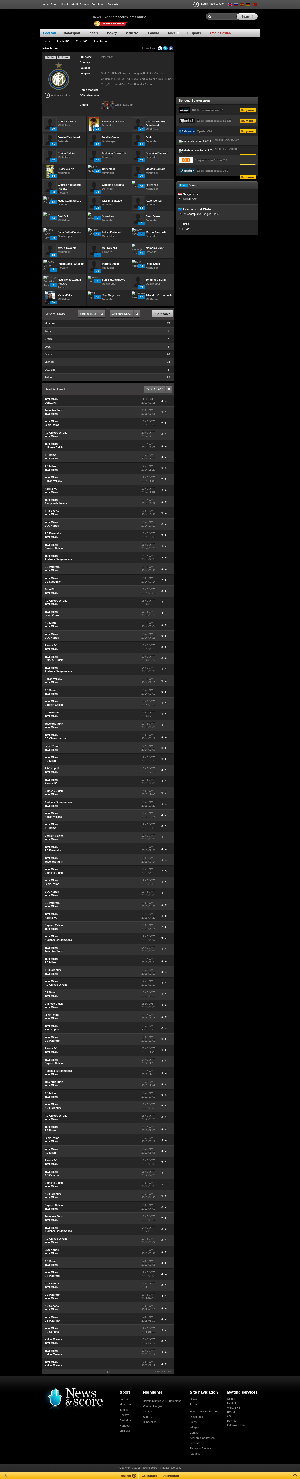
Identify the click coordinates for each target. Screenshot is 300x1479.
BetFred (232, 1420)
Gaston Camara (156, 169)
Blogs (193, 1422)
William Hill (233, 1407)
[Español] (242, 5)
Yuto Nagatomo (111, 295)
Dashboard (98, 4)
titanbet (231, 1403)
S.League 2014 (188, 198)
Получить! (248, 110)
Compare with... (121, 313)
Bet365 (231, 1412)
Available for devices (202, 1437)
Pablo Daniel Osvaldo (71, 263)
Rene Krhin (153, 263)
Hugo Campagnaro (69, 200)
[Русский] (236, 5)
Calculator (149, 1475)
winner (231, 1398)
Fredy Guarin (66, 169)
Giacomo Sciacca (113, 184)
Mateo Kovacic (67, 248)
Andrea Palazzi (67, 121)
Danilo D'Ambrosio (69, 137)
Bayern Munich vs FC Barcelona (162, 1401)
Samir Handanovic (113, 279)
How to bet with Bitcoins (75, 4)
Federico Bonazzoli (114, 153)
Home (45, 4)
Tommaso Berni (156, 279)
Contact (194, 1432)
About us (195, 1453)
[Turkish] (254, 5)
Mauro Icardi (109, 248)
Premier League (152, 1406)
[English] (230, 5)
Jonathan (108, 216)
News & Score (66, 15)
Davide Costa (110, 137)
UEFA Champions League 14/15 (199, 214)
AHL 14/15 (185, 229)
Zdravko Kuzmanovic (159, 295)
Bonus (55, 4)
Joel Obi (63, 216)
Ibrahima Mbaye (112, 200)
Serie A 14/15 (88, 313)
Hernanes (152, 184)
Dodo (149, 137)
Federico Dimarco (157, 153)
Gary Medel (109, 169)
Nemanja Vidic (155, 248)
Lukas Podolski (111, 232)
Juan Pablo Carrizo (69, 232)
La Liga (147, 1411)
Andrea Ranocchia (113, 121)
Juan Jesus (153, 216)
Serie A (147, 1416)
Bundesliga (150, 1422)
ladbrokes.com (236, 1425)
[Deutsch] (248, 5)
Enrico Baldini (66, 153)
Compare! (162, 314)
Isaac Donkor (154, 200)
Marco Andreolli (156, 232)
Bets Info (113, 4)
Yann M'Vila (65, 295)
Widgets (194, 1427)
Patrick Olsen (110, 263)
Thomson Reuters (200, 1448)
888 (229, 1416)
